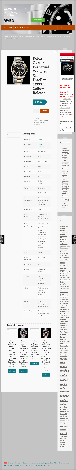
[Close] (73, 54)
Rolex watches (24, 28)
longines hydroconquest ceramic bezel (64, 303)
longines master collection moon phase (64, 318)
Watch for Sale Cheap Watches (10, 12)
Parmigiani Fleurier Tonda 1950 (65, 341)
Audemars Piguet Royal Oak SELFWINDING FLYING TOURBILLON (64, 236)
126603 (38, 124)
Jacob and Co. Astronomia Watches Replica (22, 463)
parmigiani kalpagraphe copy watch (65, 346)
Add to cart (44, 111)
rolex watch (64, 411)
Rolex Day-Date (64, 409)
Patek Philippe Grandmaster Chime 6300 (64, 352)
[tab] (13, 135)
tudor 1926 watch (63, 415)
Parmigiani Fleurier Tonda (64, 334)
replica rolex (63, 356)
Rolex (40, 139)
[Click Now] (67, 69)
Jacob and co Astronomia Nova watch (65, 198)
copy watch (63, 246)
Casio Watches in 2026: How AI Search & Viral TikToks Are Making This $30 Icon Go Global (65, 186)
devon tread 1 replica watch (65, 248)
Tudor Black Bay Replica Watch (66, 100)
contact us (34, 8)
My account (26, 12)
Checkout (49, 8)
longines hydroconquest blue (64, 296)
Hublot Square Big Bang (65, 205)
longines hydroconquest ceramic (64, 300)
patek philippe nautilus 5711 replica (49, 463)
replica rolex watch (63, 363)
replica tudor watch (64, 376)
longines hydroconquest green (65, 309)
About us (25, 8)
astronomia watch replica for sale (66, 105)
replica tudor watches (64, 388)
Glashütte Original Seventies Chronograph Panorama (65, 275)
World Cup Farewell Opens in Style (65, 174)
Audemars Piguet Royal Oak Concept (64, 228)
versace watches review (63, 444)
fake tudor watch (64, 263)
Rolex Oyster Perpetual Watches (29, 36)
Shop (10, 28)
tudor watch (63, 431)
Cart (42, 8)
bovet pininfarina (63, 243)
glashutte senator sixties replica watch (65, 110)
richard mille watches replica (38, 465)
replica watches (63, 405)
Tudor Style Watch (64, 425)
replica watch (64, 398)
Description (11, 135)
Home (5, 28)
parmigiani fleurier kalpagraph (63, 327)
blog (16, 28)
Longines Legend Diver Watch (64, 314)
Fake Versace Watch (66, 113)
